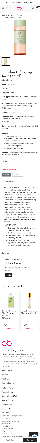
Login (9, 275)
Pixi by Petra (11, 84)
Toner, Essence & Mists (12, 18)
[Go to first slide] (35, 311)
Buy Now (30, 440)
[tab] (20, 181)
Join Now (33, 434)
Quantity (4, 161)
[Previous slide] (4, 61)
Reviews (6, 253)
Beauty (19, 15)
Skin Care (11, 15)
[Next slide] (35, 61)
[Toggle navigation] (3, 8)
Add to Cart (18, 174)
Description (8, 182)
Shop (4, 15)
